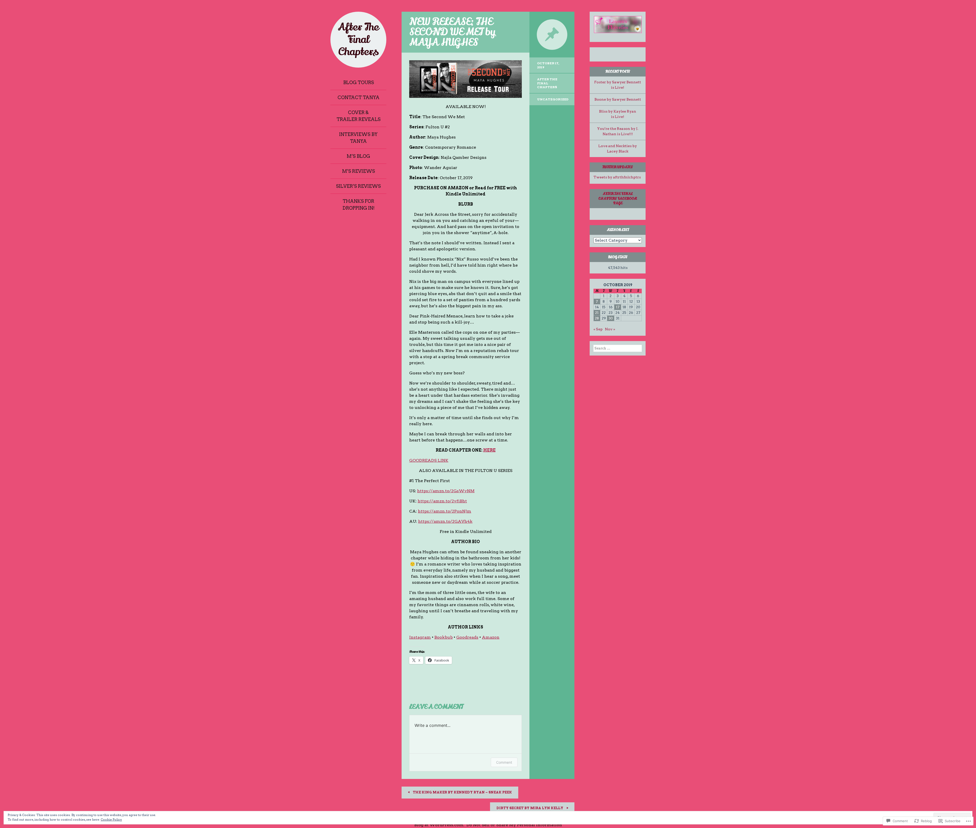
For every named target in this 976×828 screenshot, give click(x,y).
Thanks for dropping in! (358, 204)
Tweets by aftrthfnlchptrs (617, 177)
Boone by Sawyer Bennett (617, 99)
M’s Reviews (358, 171)
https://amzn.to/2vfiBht (442, 501)
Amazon (490, 637)
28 (597, 318)
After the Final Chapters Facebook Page (617, 198)
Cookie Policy (111, 819)
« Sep (598, 329)
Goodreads (467, 637)
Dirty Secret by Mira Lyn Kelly (530, 808)
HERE (489, 450)
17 (617, 307)
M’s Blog (358, 156)
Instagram (420, 637)
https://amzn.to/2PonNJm (444, 511)
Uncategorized (553, 99)
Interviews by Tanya (358, 138)
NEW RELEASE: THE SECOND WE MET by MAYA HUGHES (452, 32)
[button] (617, 25)
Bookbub (443, 637)
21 (597, 313)
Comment (504, 762)
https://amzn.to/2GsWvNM (446, 490)
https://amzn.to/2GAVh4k (445, 521)
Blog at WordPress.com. (439, 824)
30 (610, 318)
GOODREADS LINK (428, 460)
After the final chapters (547, 83)
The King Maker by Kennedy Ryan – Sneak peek (462, 792)
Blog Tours (358, 82)
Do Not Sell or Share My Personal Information (514, 824)
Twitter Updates (617, 167)
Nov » (610, 329)
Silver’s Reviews (358, 186)
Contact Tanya (358, 97)
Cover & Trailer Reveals (358, 116)
